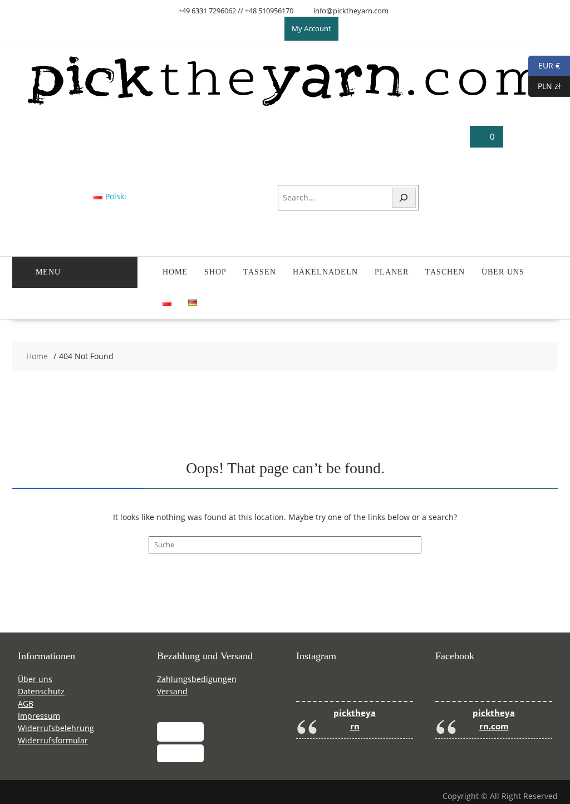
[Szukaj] (404, 198)
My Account (311, 28)
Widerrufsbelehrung (56, 728)
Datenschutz (41, 691)
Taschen (445, 272)
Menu (48, 272)
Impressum (39, 715)
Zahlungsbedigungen (197, 679)
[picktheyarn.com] (285, 105)
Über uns (502, 272)
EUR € (544, 65)
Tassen (259, 272)
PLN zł (544, 85)
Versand (172, 691)
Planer (392, 272)
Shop (215, 272)
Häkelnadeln (325, 272)
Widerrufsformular (53, 740)
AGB (25, 703)
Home (175, 272)
